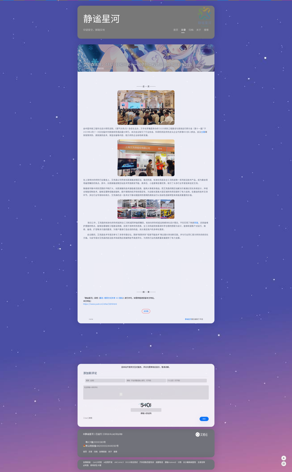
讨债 (179, 462)
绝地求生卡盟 (95, 465)
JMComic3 (119, 462)
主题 (203, 132)
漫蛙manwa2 (170, 462)
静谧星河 (188, 319)
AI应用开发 (108, 462)
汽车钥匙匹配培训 (146, 462)
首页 (175, 30)
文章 (183, 30)
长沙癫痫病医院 (189, 462)
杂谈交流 (100, 68)
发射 (204, 419)
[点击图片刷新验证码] (146, 404)
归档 (191, 30)
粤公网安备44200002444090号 (102, 446)
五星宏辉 (201, 462)
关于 (198, 30)
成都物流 (159, 462)
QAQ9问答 (97, 462)
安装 (196, 222)
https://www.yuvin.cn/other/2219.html (100, 304)
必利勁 (86, 465)
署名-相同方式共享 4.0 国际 (111, 298)
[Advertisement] (143, 274)
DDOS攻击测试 (131, 462)
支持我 (146, 311)
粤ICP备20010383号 (95, 442)
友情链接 (103, 451)
